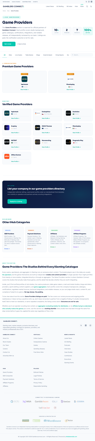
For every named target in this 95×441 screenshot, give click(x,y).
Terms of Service (39, 379)
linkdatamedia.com (71, 436)
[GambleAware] (41, 401)
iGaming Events (69, 362)
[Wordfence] (52, 420)
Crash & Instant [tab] (47, 55)
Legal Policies (38, 376)
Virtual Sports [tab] (59, 55)
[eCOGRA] (79, 401)
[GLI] (54, 401)
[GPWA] (25, 420)
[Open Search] (87, 6)
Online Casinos (38, 338)
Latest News (50, 6)
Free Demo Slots (39, 352)
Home (4, 10)
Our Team (6, 345)
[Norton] (69, 420)
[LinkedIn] (91, 1)
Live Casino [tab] (18, 55)
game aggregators (40, 287)
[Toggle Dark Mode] (91, 6)
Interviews (6, 1)
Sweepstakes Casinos (40, 342)
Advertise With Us (8, 355)
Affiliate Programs (8, 382)
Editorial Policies (38, 372)
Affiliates (5, 386)
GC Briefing (60, 6)
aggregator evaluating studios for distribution (53, 306)
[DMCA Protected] (36, 420)
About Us (6, 338)
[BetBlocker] (44, 408)
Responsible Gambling (40, 386)
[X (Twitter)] (81, 325)
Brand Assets (7, 342)
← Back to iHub (21, 44)
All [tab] (4, 55)
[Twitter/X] (86, 1)
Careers (5, 348)
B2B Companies (8, 376)
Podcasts (67, 345)
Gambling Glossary (39, 348)
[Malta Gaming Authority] (27, 401)
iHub (76, 6)
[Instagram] (89, 1)
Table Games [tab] (29, 55)
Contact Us (6, 352)
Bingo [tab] (38, 55)
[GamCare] (65, 401)
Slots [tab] (10, 55)
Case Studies (16, 1)
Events (35, 1)
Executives (67, 359)
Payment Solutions (8, 379)
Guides (36, 345)
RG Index (69, 6)
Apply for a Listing (16, 201)
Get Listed (7, 44)
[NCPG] (15, 401)
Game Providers (8, 372)
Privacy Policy (38, 382)
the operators (6, 275)
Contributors (26, 1)
